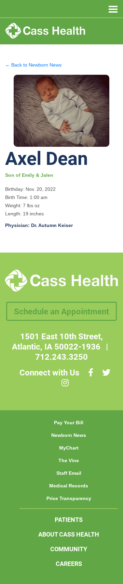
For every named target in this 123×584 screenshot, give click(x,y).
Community (68, 549)
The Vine (68, 460)
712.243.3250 (61, 356)
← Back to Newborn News (33, 65)
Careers (69, 563)
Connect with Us (49, 372)
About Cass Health (68, 534)
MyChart (69, 448)
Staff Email (68, 473)
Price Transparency (68, 498)
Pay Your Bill (68, 422)
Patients (69, 519)
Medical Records (68, 485)
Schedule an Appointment (61, 311)
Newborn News (68, 435)
